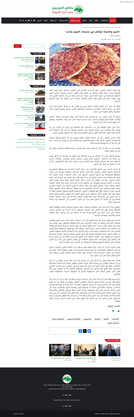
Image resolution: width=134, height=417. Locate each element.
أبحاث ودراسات (63, 20)
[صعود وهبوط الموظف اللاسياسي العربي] (40, 109)
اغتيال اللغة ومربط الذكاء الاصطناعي (27, 139)
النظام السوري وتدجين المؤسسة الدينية (86, 359)
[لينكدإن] (80, 331)
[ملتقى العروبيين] (67, 9)
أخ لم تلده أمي (115, 358)
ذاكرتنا (45, 20)
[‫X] (85, 331)
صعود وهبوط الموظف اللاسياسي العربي (27, 108)
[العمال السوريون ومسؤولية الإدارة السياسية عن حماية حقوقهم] (40, 76)
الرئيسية (112, 20)
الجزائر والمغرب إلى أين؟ (26, 66)
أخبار (90, 20)
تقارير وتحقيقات (74, 20)
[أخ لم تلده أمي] (109, 350)
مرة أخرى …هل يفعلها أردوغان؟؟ (61, 358)
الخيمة (97, 319)
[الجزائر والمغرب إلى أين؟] (40, 68)
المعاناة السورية (73, 319)
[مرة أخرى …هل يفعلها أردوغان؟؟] (60, 350)
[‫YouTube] (66, 395)
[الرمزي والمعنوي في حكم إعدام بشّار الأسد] (40, 125)
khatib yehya (41, 142)
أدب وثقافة (53, 20)
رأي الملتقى (104, 20)
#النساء (115, 319)
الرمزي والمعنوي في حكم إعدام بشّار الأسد (24, 124)
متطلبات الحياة (57, 319)
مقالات (96, 20)
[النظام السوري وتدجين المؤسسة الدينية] (85, 350)
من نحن (73, 400)
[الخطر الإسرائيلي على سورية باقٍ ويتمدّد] (40, 117)
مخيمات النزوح (113, 323)
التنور (106, 319)
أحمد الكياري (17, 414)
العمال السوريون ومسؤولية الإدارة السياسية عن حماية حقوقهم (25, 76)
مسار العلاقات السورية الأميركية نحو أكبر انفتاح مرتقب (24, 58)
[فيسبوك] (89, 331)
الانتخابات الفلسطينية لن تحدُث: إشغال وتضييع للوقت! (30, 148)
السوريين (86, 319)
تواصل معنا (67, 400)
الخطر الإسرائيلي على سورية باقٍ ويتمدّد (25, 116)
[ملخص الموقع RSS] (64, 395)
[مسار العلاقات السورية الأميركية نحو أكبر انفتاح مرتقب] (40, 60)
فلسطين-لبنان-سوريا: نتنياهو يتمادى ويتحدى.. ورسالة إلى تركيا (30, 143)
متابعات (84, 20)
